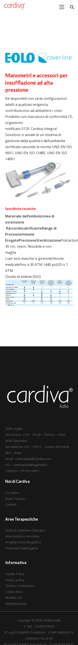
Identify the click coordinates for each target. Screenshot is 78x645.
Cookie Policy (14, 574)
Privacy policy (14, 580)
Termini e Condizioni (19, 586)
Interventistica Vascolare (22, 536)
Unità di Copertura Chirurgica (25, 530)
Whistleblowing (15, 604)
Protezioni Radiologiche (21, 548)
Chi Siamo (12, 493)
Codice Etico (14, 592)
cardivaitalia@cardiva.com (33, 459)
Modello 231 (14, 598)
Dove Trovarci (15, 499)
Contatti (10, 504)
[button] (61, 7)
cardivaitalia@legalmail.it (30, 465)
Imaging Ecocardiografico (23, 542)
